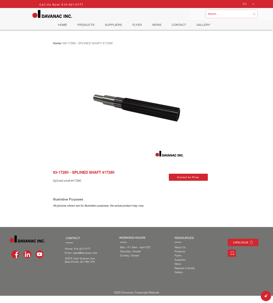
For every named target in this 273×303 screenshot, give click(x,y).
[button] (188, 177)
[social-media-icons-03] (39, 254)
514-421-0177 (72, 4)
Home (57, 43)
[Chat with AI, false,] (266, 296)
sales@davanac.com (85, 253)
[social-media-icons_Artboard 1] (27, 254)
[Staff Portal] (232, 253)
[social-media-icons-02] (15, 254)
